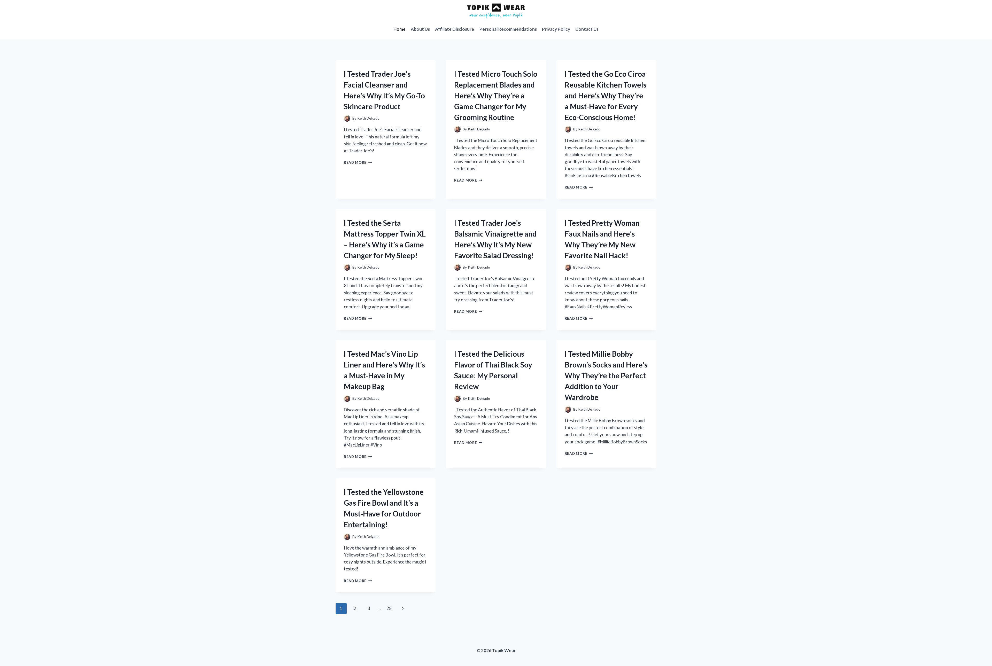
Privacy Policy (556, 29)
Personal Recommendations (508, 29)
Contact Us (587, 29)
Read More (358, 162)
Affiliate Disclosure (454, 29)
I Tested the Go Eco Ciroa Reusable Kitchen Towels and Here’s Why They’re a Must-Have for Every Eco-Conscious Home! (605, 95)
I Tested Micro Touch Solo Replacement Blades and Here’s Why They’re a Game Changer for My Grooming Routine (495, 95)
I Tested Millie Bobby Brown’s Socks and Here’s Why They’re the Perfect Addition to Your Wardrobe (606, 375)
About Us (420, 29)
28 (389, 608)
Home (399, 29)
